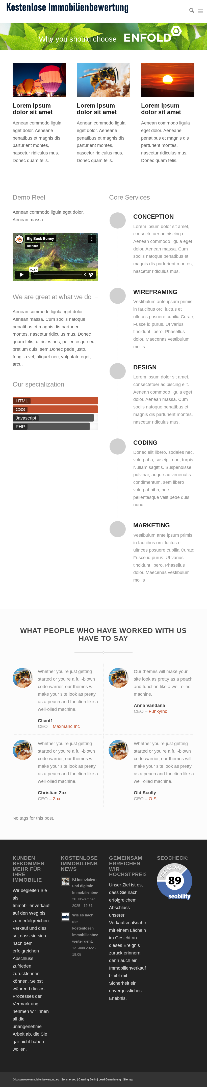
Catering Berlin (87, 1079)
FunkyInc (158, 711)
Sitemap (128, 1079)
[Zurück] (24, 80)
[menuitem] (189, 11)
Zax (56, 798)
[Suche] (189, 11)
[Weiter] (54, 80)
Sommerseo (68, 1079)
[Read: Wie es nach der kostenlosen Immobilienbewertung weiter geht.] (65, 916)
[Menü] (200, 11)
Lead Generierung (110, 1079)
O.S (153, 798)
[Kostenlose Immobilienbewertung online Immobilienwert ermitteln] (67, 11)
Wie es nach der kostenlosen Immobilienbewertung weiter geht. (91, 928)
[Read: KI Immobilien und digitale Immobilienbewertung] (65, 881)
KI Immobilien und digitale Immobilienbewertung (91, 885)
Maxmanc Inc (66, 726)
